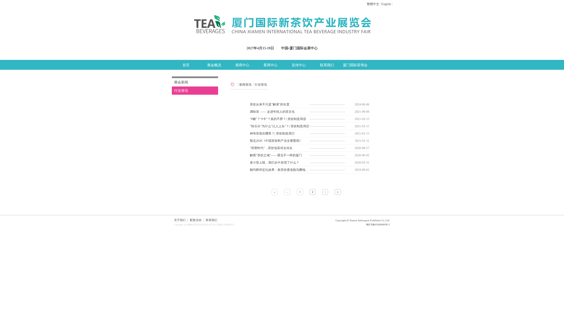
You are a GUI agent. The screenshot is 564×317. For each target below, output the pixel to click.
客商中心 (270, 65)
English (386, 4)
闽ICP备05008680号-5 (378, 224)
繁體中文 (373, 4)
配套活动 (195, 220)
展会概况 (214, 65)
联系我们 (327, 65)
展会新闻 (181, 82)
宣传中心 (299, 65)
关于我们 (180, 220)
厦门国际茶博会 (355, 65)
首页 (185, 65)
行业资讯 (181, 90)
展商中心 (242, 65)
